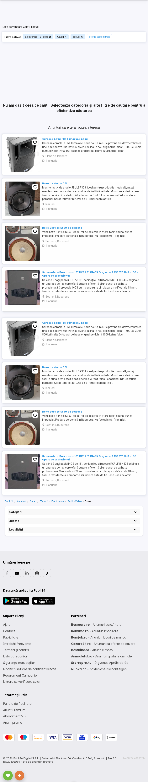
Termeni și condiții (16, 650)
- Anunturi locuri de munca (98, 637)
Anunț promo (12, 722)
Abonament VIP (15, 716)
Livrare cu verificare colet (21, 682)
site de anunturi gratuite (38, 761)
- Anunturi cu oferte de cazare (103, 644)
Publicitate (10, 637)
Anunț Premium (14, 710)
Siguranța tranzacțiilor (19, 663)
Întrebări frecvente (17, 644)
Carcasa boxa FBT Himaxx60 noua (65, 138)
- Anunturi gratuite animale (101, 656)
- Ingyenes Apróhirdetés (99, 663)
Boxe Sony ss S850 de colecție (62, 227)
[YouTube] (17, 573)
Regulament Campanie (20, 675)
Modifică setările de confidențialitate (29, 669)
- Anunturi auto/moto (96, 625)
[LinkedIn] (27, 573)
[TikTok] (47, 573)
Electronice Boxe (36, 37)
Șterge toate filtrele (99, 36)
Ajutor (7, 625)
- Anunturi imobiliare (94, 631)
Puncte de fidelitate (17, 704)
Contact (9, 631)
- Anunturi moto (92, 650)
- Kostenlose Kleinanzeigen (99, 669)
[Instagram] (37, 573)
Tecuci (76, 36)
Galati (60, 36)
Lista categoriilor (15, 656)
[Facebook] (7, 573)
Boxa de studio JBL (55, 183)
